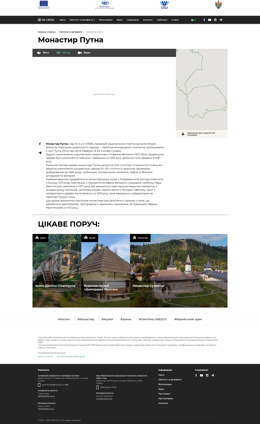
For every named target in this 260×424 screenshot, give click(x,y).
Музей (92, 238)
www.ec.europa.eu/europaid (71, 356)
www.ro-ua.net (45, 356)
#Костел (64, 319)
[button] (201, 87)
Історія (175, 19)
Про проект (164, 393)
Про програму (165, 398)
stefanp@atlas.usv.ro (46, 396)
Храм (43, 238)
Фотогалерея (106, 19)
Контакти (148, 19)
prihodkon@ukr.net (104, 399)
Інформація (133, 19)
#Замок (126, 319)
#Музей (107, 319)
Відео (120, 19)
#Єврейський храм (188, 319)
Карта (62, 19)
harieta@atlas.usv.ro (46, 409)
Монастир (143, 238)
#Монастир (86, 319)
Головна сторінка (46, 32)
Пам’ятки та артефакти (81, 19)
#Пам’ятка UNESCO (153, 319)
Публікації (162, 19)
